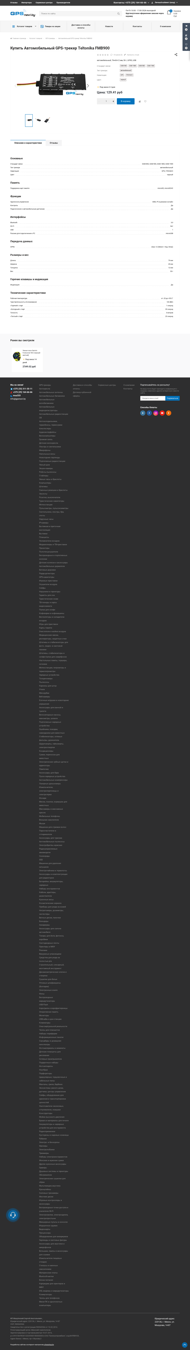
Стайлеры (43, 475)
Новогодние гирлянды (49, 457)
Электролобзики (47, 1149)
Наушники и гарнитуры (49, 591)
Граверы (43, 1168)
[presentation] (15, 85)
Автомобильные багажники (52, 396)
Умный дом (44, 465)
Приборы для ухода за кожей (52, 907)
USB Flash (43, 1004)
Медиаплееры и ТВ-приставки (53, 544)
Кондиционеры (46, 751)
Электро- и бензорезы (49, 1142)
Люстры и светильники (50, 447)
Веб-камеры (44, 697)
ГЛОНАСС (129, 75)
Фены (41, 994)
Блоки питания (46, 1280)
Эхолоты (43, 494)
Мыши (42, 823)
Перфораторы (45, 1073)
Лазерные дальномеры (50, 783)
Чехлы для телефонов (49, 1298)
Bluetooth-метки (46, 1276)
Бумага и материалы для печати (54, 1120)
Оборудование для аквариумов (53, 1236)
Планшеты (44, 537)
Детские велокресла (48, 443)
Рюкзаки (43, 950)
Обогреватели (45, 1175)
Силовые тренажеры (48, 1193)
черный (123, 79)
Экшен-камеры (46, 468)
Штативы (43, 486)
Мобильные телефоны (49, 816)
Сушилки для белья (48, 979)
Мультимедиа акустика (49, 1186)
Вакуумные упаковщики (50, 954)
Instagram (155, 413)
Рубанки (43, 1139)
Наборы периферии (48, 1033)
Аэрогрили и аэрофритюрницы (53, 1008)
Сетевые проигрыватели (50, 1059)
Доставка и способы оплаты (80, 26)
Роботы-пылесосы (47, 472)
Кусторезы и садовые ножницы (54, 1135)
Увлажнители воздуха (49, 541)
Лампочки (44, 769)
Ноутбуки (43, 1070)
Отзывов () (117, 55)
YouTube (162, 413)
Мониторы (44, 1015)
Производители (63, 3)
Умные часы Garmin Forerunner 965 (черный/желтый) (31, 353)
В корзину (126, 101)
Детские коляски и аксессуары (53, 562)
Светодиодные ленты (49, 943)
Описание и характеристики (28, 143)
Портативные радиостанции (52, 461)
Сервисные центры (44, 3)
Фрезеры (43, 1146)
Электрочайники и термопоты (53, 870)
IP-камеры (43, 523)
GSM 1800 (132, 66)
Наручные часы (46, 519)
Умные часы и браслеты (50, 479)
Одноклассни (168, 413)
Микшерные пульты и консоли (53, 1222)
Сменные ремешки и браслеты (53, 490)
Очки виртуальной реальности (53, 1026)
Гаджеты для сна (47, 595)
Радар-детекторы (47, 573)
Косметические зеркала (50, 903)
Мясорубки (44, 693)
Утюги (42, 689)
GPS (122, 75)
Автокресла (44, 389)
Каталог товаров (24, 26)
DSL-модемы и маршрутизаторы (54, 1291)
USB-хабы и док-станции (50, 1019)
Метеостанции (45, 504)
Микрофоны (45, 450)
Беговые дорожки (47, 570)
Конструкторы (45, 1113)
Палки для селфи (47, 610)
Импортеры (26, 3)
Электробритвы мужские (50, 845)
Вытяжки (43, 533)
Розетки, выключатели (49, 497)
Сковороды (44, 856)
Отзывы (14, 3)
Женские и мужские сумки (51, 1160)
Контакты (137, 26)
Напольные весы (47, 454)
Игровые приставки (48, 581)
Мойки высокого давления (51, 1117)
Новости (109, 26)
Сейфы (42, 588)
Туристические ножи (48, 599)
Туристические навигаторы (51, 501)
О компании (165, 26)
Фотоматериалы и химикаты (52, 1048)
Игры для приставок (48, 624)
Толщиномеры (46, 678)
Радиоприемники (47, 1131)
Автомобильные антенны (51, 392)
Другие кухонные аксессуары (52, 1164)
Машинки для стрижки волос (52, 827)
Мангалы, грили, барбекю (50, 1084)
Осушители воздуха (48, 584)
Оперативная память (48, 1012)
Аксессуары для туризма (50, 838)
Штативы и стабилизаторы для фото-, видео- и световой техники (53, 646)
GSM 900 (124, 66)
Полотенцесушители (48, 552)
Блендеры (43, 921)
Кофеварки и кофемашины (51, 613)
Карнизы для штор (47, 686)
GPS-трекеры (45, 385)
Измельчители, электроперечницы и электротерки (49, 791)
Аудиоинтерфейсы (47, 432)
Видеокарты (44, 1229)
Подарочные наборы (48, 1062)
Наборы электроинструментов (53, 1157)
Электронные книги (48, 990)
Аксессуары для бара (49, 773)
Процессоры (45, 1233)
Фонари (42, 798)
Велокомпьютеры (47, 436)
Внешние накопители (49, 820)
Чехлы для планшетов (49, 1030)
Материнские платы (48, 1273)
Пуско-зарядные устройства (52, 776)
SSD (41, 860)
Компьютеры (45, 483)
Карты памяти (45, 628)
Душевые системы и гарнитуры (53, 1171)
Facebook (149, 413)
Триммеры (44, 1153)
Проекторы (44, 548)
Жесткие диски (46, 1196)
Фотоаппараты (46, 1066)
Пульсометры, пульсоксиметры (53, 508)
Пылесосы (44, 682)
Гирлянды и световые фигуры (53, 1240)
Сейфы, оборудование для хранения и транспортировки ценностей (52, 1099)
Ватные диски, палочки (50, 918)
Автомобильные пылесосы (52, 841)
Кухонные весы (46, 899)
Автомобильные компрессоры (53, 780)
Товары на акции (52, 26)
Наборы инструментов (49, 889)
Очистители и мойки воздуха (52, 631)
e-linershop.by (49, 1345)
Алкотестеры (45, 428)
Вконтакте (142, 413)
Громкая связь (45, 439)
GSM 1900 (150, 66)
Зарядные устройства (49, 675)
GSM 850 (142, 66)
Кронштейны (45, 1189)
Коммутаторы (45, 1294)
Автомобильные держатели (52, 566)
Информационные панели (51, 1037)
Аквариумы (44, 925)
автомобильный (126, 70)
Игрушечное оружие (48, 1225)
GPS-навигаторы (46, 577)
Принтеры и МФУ (47, 947)
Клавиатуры (44, 1023)
